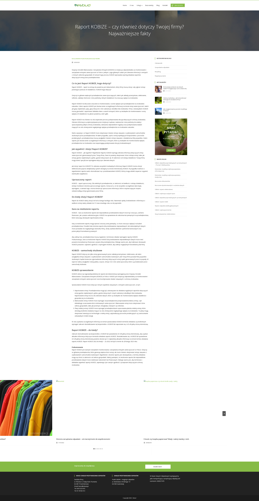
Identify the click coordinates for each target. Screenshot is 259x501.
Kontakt (165, 5)
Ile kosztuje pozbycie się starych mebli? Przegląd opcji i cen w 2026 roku (175, 87)
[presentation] (98, 408)
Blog (157, 5)
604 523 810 (179, 5)
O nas (132, 5)
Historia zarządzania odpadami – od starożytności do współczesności (83, 439)
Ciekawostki (78, 58)
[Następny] (224, 413)
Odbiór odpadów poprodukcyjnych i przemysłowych (171, 198)
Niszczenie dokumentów (162, 181)
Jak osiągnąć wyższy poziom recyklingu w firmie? (175, 109)
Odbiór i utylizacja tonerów (163, 210)
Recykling (86, 58)
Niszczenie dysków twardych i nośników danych (169, 185)
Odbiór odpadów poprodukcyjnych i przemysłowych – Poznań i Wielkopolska (171, 164)
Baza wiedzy (149, 5)
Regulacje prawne (94, 58)
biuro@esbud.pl (84, 486)
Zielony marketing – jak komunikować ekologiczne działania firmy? (174, 98)
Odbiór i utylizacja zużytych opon (165, 193)
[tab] (93, 448)
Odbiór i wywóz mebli (161, 202)
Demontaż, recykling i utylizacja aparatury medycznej (167, 176)
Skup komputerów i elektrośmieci (165, 214)
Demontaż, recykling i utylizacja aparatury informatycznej (167, 170)
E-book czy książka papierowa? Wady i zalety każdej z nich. (166, 439)
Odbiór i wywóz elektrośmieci (164, 189)
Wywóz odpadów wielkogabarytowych (166, 206)
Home (125, 5)
